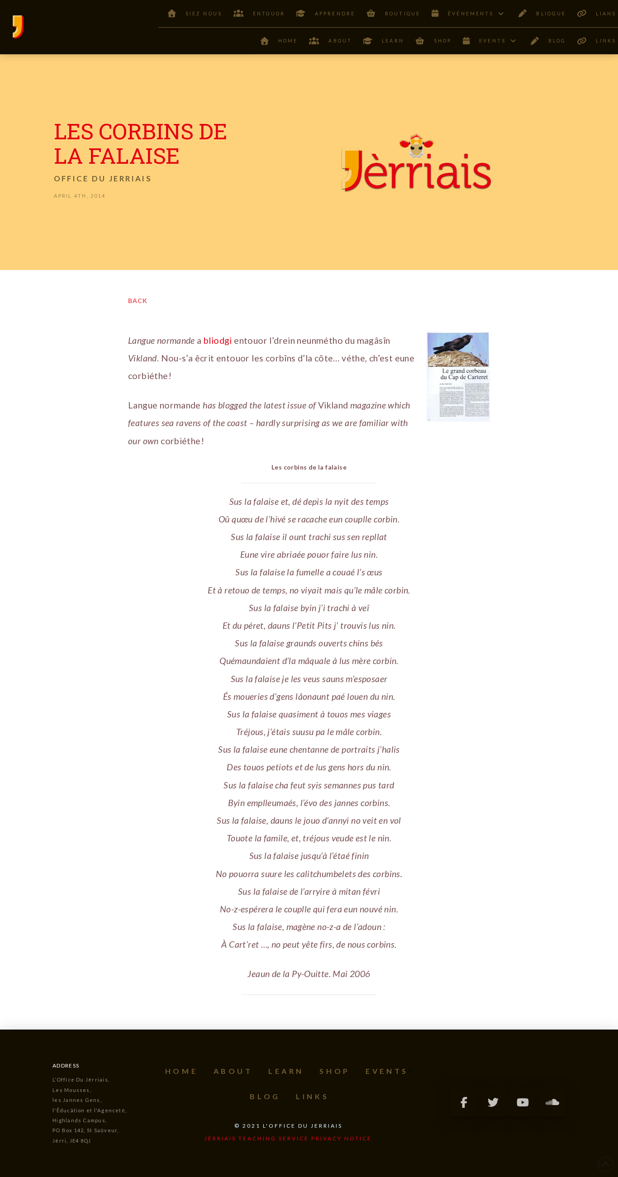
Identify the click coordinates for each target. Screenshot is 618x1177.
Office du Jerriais (103, 178)
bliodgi (219, 340)
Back (137, 300)
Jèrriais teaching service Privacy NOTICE (288, 1138)
